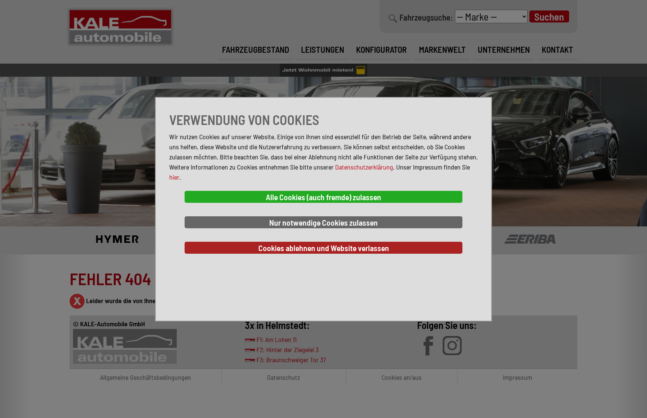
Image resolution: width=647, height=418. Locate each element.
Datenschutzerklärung (364, 167)
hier (174, 177)
